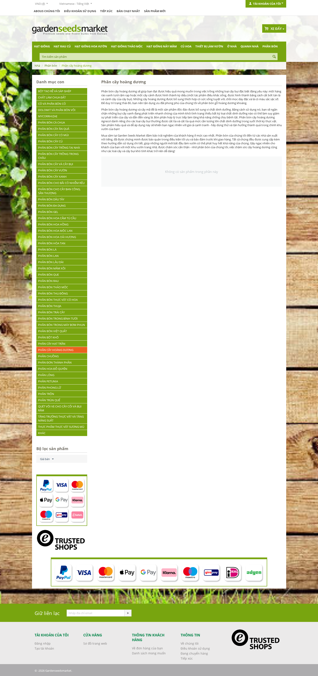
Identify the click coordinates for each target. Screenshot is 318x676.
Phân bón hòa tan (51, 243)
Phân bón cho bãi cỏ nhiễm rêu (61, 183)
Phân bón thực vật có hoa (58, 300)
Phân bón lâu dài (51, 262)
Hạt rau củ (62, 46)
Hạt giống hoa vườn (91, 46)
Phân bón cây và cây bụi (55, 164)
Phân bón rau (48, 281)
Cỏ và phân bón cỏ (52, 104)
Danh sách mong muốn (149, 653)
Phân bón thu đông (53, 293)
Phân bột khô (48, 337)
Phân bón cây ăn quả (53, 129)
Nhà (37, 66)
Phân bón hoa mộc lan (55, 231)
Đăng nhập (43, 643)
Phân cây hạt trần (51, 344)
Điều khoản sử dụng (80, 11)
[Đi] (127, 613)
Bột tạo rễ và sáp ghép (54, 91)
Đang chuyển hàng (194, 653)
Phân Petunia (48, 381)
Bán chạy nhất (128, 11)
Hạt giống (42, 46)
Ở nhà (232, 46)
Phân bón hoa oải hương (57, 237)
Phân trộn (46, 394)
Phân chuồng (48, 356)
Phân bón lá (47, 249)
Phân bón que (48, 275)
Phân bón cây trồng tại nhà (59, 148)
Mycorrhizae (47, 116)
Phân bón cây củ (50, 141)
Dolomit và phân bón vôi (56, 110)
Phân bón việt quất (52, 331)
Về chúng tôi (190, 643)
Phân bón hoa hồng (53, 224)
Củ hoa (186, 46)
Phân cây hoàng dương (55, 350)
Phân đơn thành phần (55, 362)
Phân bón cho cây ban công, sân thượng (59, 191)
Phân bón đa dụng (52, 206)
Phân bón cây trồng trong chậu (58, 156)
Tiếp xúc (106, 11)
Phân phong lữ (49, 388)
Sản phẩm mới (154, 11)
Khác (41, 433)
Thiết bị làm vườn (209, 46)
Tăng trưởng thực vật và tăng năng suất (61, 418)
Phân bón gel (48, 212)
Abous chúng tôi (47, 11)
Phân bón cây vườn (52, 170)
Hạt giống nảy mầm (161, 46)
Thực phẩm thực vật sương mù (61, 427)
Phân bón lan (48, 256)
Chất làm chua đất (52, 97)
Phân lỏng (46, 375)
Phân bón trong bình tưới (58, 318)
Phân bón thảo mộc (53, 287)
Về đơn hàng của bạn (147, 648)
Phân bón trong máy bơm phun (61, 325)
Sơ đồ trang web (95, 643)
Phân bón (270, 46)
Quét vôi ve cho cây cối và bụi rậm (60, 408)
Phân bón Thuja (49, 306)
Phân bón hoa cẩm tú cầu (57, 218)
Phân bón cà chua (51, 122)
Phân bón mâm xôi (52, 268)
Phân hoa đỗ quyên (52, 369)
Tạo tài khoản (44, 648)
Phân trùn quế (49, 400)
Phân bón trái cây (51, 312)
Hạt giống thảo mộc (127, 46)
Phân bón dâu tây (51, 199)
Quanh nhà (250, 46)
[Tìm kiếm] (274, 57)
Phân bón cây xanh (52, 177)
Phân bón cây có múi (53, 135)
